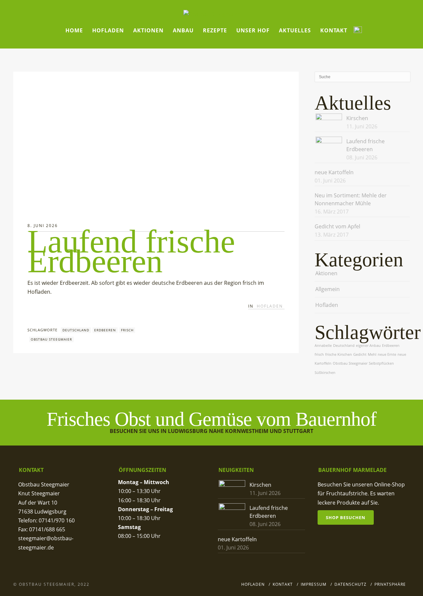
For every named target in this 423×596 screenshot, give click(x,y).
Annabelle (323, 345)
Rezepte (215, 30)
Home (74, 30)
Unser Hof (253, 30)
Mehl (372, 354)
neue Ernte (387, 354)
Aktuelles (295, 30)
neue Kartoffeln (334, 172)
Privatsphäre (390, 584)
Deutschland (75, 330)
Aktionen (148, 30)
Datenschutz (350, 584)
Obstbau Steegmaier (51, 339)
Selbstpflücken (381, 363)
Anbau (183, 30)
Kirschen (357, 118)
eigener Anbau (368, 345)
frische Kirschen (338, 354)
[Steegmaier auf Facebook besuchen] (358, 30)
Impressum (314, 584)
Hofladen (108, 30)
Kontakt (333, 30)
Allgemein (327, 289)
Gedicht (359, 354)
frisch (127, 330)
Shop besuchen (345, 517)
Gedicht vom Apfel (337, 226)
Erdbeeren (105, 330)
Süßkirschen (325, 372)
